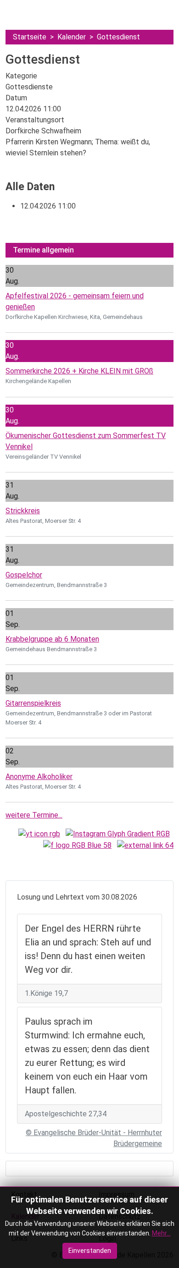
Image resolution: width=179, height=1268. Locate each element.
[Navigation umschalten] (15, 10)
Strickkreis (23, 510)
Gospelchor (24, 575)
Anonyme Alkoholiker (39, 776)
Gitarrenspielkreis (33, 703)
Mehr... (161, 1233)
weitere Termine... (34, 815)
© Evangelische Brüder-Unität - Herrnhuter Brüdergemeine (94, 1138)
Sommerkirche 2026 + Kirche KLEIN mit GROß (79, 371)
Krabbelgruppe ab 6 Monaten (52, 639)
